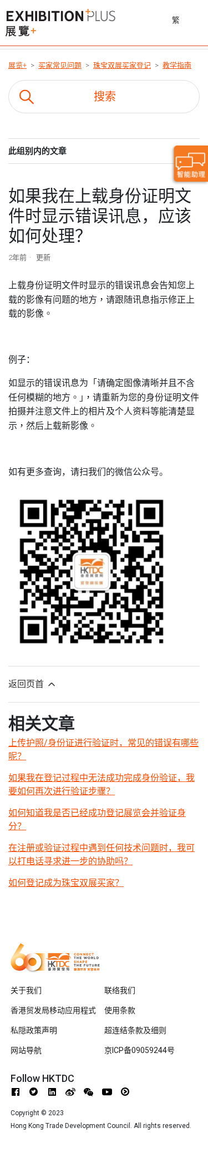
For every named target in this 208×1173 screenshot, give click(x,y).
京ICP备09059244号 (139, 1050)
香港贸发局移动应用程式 (53, 1010)
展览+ (17, 65)
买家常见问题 (60, 65)
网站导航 (26, 1050)
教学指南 (177, 65)
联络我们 (119, 990)
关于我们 (26, 990)
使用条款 (119, 1010)
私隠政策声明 (34, 1030)
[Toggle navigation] (201, 18)
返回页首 (27, 684)
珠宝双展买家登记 (122, 65)
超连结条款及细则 (135, 1030)
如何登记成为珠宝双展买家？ (66, 883)
